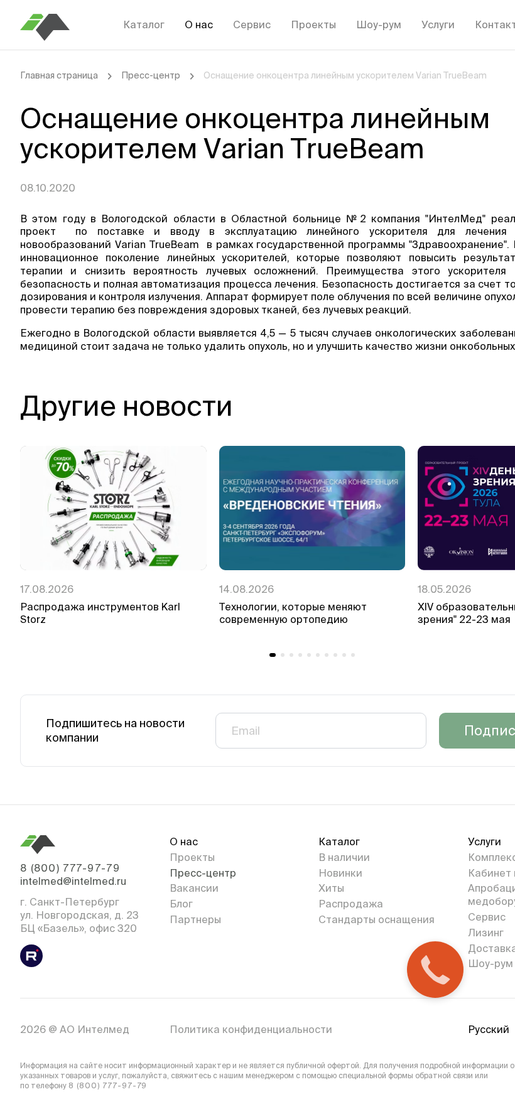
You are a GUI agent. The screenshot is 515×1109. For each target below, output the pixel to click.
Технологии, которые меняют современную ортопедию (293, 613)
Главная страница (59, 75)
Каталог (144, 24)
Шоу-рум (378, 24)
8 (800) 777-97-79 (70, 868)
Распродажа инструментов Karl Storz (100, 613)
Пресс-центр (150, 75)
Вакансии (194, 888)
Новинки (340, 873)
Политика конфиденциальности (251, 1029)
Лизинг (486, 932)
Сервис (252, 24)
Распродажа (350, 903)
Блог (181, 903)
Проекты (313, 24)
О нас (199, 24)
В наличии (344, 857)
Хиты (331, 888)
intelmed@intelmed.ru (73, 881)
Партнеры (195, 919)
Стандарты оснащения (376, 919)
